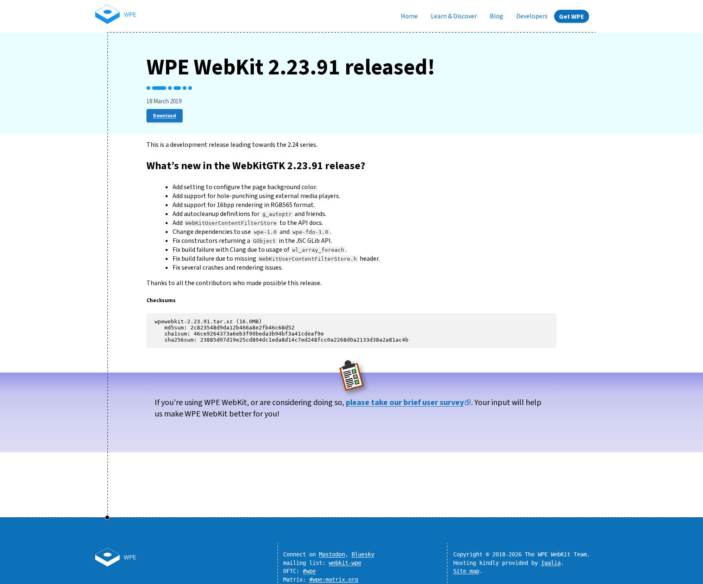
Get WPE (571, 16)
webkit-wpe (345, 563)
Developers (532, 16)
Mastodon (332, 554)
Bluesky (363, 554)
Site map (466, 571)
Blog (496, 16)
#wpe (309, 571)
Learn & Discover (454, 16)
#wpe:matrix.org (333, 579)
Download (164, 115)
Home (409, 16)
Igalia (551, 563)
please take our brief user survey (405, 402)
